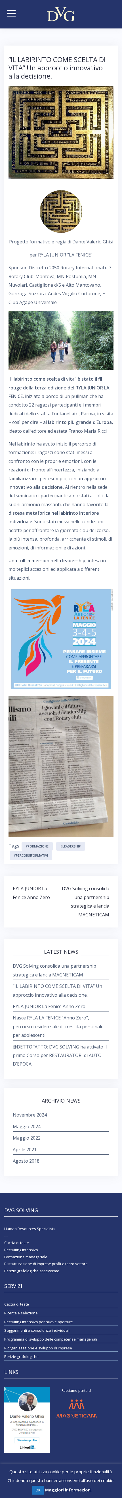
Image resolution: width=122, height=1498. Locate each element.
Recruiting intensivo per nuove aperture (38, 1321)
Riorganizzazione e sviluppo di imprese (38, 1348)
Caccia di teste (16, 1304)
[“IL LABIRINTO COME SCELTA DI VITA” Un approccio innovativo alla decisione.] (61, 132)
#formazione (37, 846)
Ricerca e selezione (21, 1313)
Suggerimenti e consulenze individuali (37, 1330)
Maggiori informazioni (68, 1490)
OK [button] (38, 1490)
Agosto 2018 (26, 1161)
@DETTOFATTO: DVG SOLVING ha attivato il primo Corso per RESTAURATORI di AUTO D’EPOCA (60, 1055)
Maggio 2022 (27, 1138)
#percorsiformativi (31, 855)
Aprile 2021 (25, 1149)
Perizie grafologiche (21, 1356)
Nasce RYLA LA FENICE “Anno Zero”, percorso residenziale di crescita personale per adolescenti (58, 1026)
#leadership (70, 846)
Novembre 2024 (30, 1115)
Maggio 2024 (27, 1126)
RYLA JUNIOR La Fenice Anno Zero (49, 1006)
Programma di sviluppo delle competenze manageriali (50, 1339)
